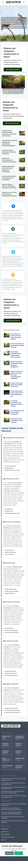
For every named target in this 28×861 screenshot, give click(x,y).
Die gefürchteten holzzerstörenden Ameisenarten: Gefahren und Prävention (11, 808)
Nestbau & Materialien (10, 552)
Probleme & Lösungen (11, 641)
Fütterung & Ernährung (10, 589)
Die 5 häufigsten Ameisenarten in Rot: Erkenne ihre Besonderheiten (13, 783)
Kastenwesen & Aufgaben (11, 630)
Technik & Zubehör (9, 554)
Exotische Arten (9, 511)
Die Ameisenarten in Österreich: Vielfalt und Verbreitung (9, 152)
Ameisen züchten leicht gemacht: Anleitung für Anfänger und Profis (13, 779)
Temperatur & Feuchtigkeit (11, 591)
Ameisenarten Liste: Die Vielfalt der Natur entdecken (17, 420)
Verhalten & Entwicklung (12, 602)
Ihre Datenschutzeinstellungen (10, 842)
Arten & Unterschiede (10, 466)
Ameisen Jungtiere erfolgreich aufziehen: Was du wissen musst (14, 804)
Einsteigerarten (9, 509)
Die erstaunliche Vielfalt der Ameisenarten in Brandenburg (9, 178)
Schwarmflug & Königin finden (12, 513)
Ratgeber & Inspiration (12, 684)
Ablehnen (9, 853)
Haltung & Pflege (10, 563)
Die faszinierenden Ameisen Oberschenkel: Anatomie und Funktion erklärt (12, 792)
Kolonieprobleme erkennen (11, 675)
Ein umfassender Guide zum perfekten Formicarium (17, 412)
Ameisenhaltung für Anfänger (12, 710)
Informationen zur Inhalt (8, 837)
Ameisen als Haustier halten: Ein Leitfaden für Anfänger (17, 384)
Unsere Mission (6, 834)
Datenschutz (5, 831)
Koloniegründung (9, 468)
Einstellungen (14, 850)
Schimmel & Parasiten (10, 671)
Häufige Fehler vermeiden (11, 708)
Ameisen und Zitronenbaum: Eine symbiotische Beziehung (9, 160)
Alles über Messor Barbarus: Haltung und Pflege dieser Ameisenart (9, 186)
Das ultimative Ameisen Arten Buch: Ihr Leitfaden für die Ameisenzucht (14, 796)
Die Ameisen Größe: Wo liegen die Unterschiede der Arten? (17, 345)
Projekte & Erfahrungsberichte (12, 712)
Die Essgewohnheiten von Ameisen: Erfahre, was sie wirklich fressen (13, 788)
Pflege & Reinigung (9, 593)
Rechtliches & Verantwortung (12, 470)
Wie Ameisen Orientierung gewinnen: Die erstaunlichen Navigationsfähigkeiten (11, 813)
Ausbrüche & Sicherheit (11, 673)
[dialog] (14, 849)
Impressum (5, 828)
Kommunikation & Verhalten (12, 632)
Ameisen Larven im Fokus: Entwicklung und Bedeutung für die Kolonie (9, 194)
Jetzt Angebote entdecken (13, 69)
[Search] (23, 2)
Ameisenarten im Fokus (12, 479)
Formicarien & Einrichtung (12, 522)
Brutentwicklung (9, 628)
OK (18, 853)
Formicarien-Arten (9, 550)
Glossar (4, 839)
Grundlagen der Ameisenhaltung (14, 438)
